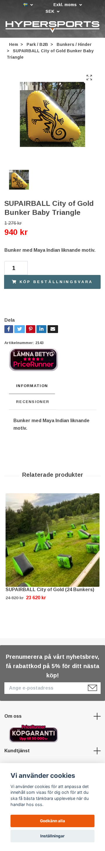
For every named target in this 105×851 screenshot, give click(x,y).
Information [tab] (32, 386)
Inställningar (52, 836)
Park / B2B (37, 44)
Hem (13, 44)
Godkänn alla (52, 820)
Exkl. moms (65, 4)
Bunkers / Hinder (74, 44)
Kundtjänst (17, 751)
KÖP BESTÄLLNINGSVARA (56, 282)
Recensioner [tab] (32, 402)
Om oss (13, 716)
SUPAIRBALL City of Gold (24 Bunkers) (50, 589)
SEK (50, 11)
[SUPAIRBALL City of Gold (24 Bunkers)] (52, 540)
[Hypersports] (52, 27)
